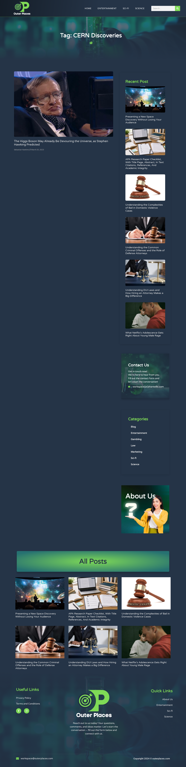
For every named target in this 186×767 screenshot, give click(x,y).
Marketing (136, 451)
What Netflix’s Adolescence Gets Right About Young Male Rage (144, 334)
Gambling (136, 439)
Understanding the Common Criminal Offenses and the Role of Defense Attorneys (145, 250)
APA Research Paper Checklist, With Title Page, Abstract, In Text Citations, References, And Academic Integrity (144, 164)
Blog (133, 426)
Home (88, 8)
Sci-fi (126, 8)
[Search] (177, 8)
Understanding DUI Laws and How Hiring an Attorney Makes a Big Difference (144, 293)
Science (140, 8)
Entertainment (107, 8)
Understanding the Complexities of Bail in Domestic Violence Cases (144, 207)
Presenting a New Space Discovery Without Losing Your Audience (143, 119)
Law (133, 445)
